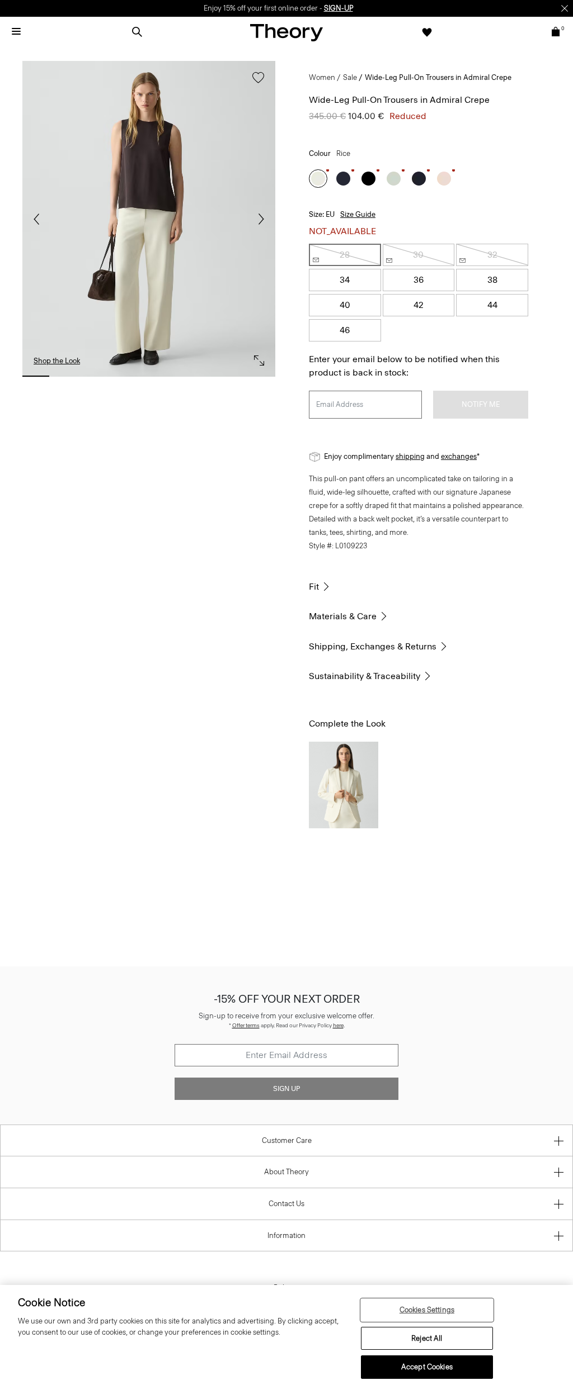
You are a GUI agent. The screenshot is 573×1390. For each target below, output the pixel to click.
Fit (314, 586)
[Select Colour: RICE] (318, 178)
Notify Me (481, 404)
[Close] (564, 8)
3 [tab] (100, 376)
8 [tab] (261, 376)
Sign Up (286, 1089)
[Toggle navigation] (16, 32)
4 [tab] (132, 376)
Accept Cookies (427, 1367)
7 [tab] (230, 376)
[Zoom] (256, 358)
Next (258, 219)
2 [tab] (68, 376)
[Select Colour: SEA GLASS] (393, 178)
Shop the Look (57, 361)
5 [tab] (165, 376)
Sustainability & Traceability (364, 676)
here (338, 1025)
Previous (39, 219)
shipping (410, 456)
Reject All (426, 1338)
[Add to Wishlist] (255, 83)
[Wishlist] (427, 32)
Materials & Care (343, 616)
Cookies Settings (427, 1310)
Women (322, 77)
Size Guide (357, 214)
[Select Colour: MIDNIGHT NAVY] (419, 178)
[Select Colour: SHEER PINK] (444, 178)
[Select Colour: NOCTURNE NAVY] (343, 178)
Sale (350, 77)
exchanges (459, 456)
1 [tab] (35, 376)
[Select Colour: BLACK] (368, 178)
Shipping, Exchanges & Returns (372, 646)
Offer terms (246, 1025)
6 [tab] (197, 376)
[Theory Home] (286, 32)
